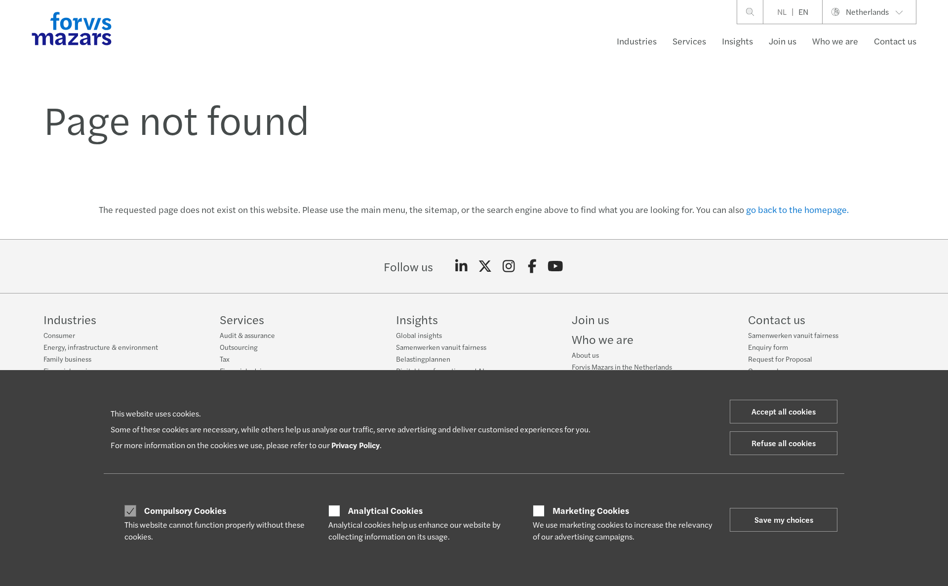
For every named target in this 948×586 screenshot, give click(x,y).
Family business (67, 359)
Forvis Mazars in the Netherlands (622, 367)
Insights (737, 41)
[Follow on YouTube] (555, 266)
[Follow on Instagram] (508, 266)
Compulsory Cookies (185, 510)
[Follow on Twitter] (485, 266)
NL (782, 11)
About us (585, 355)
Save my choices (783, 519)
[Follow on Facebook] (532, 266)
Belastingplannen (423, 359)
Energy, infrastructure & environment (100, 347)
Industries (637, 41)
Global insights (419, 335)
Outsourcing (239, 347)
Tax (225, 359)
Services (689, 41)
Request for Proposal (780, 359)
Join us (782, 41)
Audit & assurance (247, 335)
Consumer (59, 335)
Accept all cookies (783, 411)
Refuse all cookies (783, 443)
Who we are (835, 41)
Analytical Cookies (385, 510)
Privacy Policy (355, 445)
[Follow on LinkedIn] (461, 266)
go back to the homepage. (797, 209)
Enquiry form (768, 347)
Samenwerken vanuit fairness (441, 347)
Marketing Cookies (591, 510)
